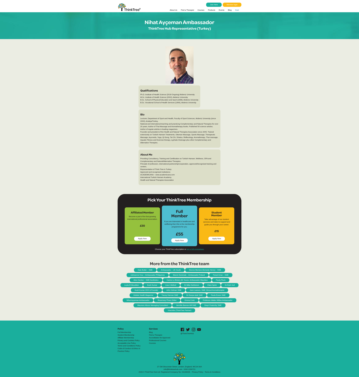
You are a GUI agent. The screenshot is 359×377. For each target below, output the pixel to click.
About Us (173, 10)
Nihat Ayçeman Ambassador (138, 300)
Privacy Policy (197, 372)
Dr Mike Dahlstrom (191, 285)
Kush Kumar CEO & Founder (146, 290)
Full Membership (124, 332)
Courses (201, 10)
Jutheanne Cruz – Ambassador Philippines (147, 275)
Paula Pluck (220, 280)
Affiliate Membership (126, 338)
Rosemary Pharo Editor (167, 300)
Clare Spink (212, 285)
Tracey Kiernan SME (170, 295)
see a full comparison (195, 249)
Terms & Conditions (212, 372)
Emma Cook (190, 300)
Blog (230, 10)
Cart (237, 10)
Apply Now (180, 241)
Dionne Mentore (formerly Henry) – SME (205, 270)
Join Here (214, 5)
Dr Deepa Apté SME (194, 295)
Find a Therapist (187, 10)
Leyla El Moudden (131, 285)
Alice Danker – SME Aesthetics (146, 280)
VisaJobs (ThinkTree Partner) (179, 310)
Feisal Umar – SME (221, 275)
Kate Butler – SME (145, 270)
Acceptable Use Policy (127, 343)
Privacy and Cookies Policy (129, 340)
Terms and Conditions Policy (129, 346)
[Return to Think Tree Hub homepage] (130, 7)
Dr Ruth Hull (230, 285)
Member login (232, 5)
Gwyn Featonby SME (213, 305)
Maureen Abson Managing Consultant (152, 305)
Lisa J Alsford (170, 285)
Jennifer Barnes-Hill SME (186, 305)
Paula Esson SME (218, 295)
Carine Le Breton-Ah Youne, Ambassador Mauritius (187, 280)
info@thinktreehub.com (173, 369)
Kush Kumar (152, 285)
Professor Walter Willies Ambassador (217, 300)
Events (221, 10)
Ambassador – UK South (171, 270)
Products (211, 10)
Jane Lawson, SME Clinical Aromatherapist (207, 290)
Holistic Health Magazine (143, 295)
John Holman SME (173, 290)
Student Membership (126, 335)
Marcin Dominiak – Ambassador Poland (189, 275)
